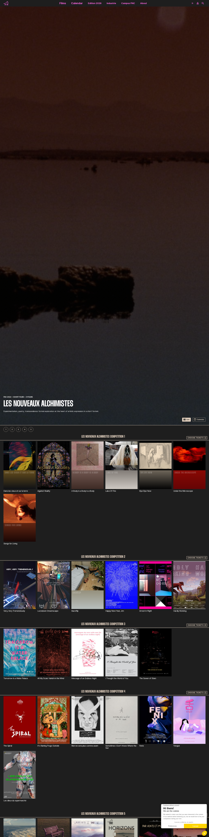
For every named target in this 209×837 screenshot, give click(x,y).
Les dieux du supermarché (14, 800)
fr (192, 3)
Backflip (74, 611)
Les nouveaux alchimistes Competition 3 (103, 624)
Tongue (176, 746)
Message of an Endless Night (83, 678)
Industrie (111, 3)
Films (62, 3)
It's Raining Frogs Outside (48, 746)
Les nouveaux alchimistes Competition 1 (103, 436)
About (143, 3)
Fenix (141, 746)
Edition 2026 (94, 3)
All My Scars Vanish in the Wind (50, 678)
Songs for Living (10, 543)
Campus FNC (128, 3)
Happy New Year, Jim (114, 611)
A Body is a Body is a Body (82, 491)
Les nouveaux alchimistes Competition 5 (103, 813)
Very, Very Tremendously (14, 611)
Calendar (77, 3)
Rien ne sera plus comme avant (84, 746)
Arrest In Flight (145, 611)
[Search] (202, 3)
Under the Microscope (183, 491)
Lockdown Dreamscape (47, 611)
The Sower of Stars (147, 678)
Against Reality (43, 491)
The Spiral (7, 746)
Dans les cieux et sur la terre (15, 491)
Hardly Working (179, 611)
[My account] (197, 3)
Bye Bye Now (145, 491)
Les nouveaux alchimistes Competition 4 (103, 691)
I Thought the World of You (116, 678)
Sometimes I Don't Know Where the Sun (120, 747)
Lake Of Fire (110, 491)
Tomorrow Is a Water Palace (15, 678)
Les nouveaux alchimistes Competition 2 (103, 556)
